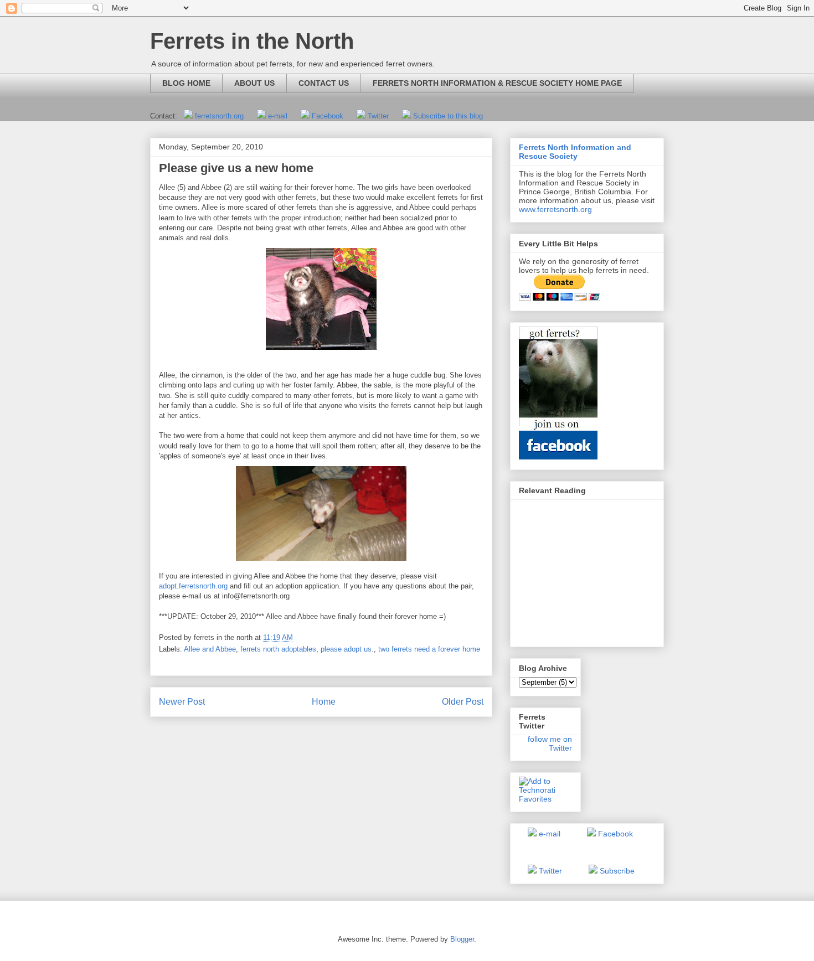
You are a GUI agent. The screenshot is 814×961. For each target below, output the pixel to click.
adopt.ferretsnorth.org (193, 586)
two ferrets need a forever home (429, 649)
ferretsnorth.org (219, 116)
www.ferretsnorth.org (555, 209)
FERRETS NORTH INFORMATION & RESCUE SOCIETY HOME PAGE (497, 83)
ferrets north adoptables (278, 649)
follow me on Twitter (550, 743)
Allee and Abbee (210, 649)
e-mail (277, 116)
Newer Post (182, 701)
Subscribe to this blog (448, 116)
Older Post (462, 701)
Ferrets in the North (252, 41)
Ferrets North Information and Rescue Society (575, 152)
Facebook (327, 116)
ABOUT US (254, 83)
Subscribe (617, 870)
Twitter (378, 116)
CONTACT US (323, 83)
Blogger (462, 939)
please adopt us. (347, 649)
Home (324, 701)
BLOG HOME (186, 83)
